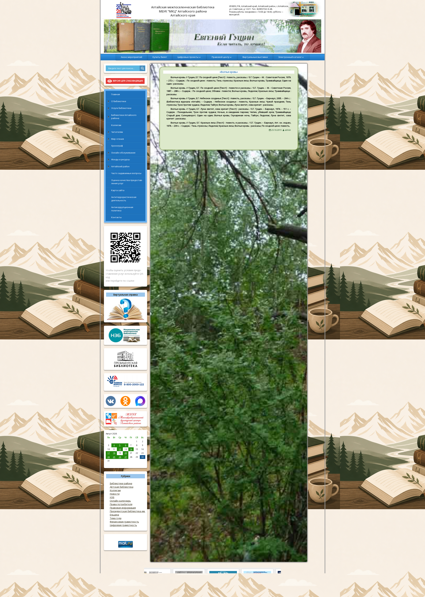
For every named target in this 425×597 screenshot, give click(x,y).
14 (131, 449)
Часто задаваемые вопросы (126, 173)
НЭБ (112, 497)
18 (114, 453)
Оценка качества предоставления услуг (126, 182)
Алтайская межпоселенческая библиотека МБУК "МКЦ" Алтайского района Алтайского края (183, 11)
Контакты (116, 217)
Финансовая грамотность (124, 521)
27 (126, 457)
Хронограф (117, 145)
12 (120, 449)
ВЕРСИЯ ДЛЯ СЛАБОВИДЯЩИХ (127, 80)
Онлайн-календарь (120, 500)
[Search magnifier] (142, 68)
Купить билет (160, 57)
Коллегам (116, 125)
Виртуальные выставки (255, 57)
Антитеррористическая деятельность (123, 199)
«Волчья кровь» (229, 71)
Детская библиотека (121, 486)
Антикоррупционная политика (122, 209)
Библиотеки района (121, 483)
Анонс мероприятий (131, 57)
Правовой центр (220, 57)
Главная (115, 94)
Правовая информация (123, 507)
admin (288, 129)
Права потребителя (121, 504)
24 (108, 457)
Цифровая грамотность (123, 525)
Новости (115, 493)
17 (108, 453)
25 (114, 457)
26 (120, 457)
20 (126, 453)
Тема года (115, 518)
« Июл (109, 464)
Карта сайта (117, 190)
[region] (212, 36)
